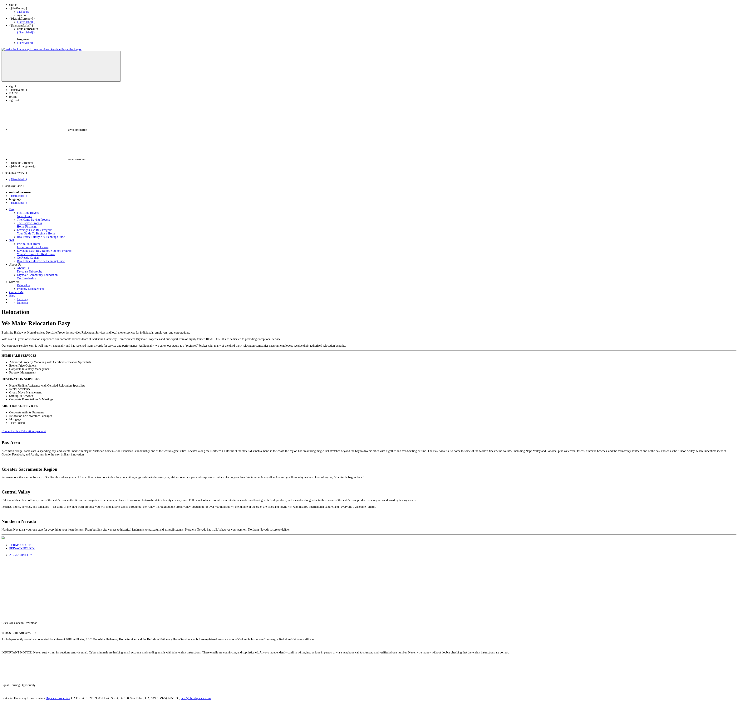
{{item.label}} (26, 22)
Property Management (30, 288)
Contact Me (16, 292)
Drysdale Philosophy (29, 271)
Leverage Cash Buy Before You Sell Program (44, 250)
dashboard (23, 11)
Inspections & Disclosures (32, 247)
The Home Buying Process (33, 219)
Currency (22, 299)
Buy (11, 209)
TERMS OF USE (20, 545)
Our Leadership (26, 278)
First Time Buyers (28, 212)
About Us (23, 268)
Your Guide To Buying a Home (36, 233)
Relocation (23, 285)
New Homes (24, 216)
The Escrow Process (29, 223)
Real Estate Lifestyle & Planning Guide (41, 236)
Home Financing (27, 226)
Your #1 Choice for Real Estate (36, 254)
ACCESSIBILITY (20, 554)
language (22, 302)
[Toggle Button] (61, 66)
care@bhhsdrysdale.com (196, 698)
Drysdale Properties (58, 698)
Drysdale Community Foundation (37, 275)
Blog (12, 295)
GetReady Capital (28, 257)
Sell (11, 240)
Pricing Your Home (28, 243)
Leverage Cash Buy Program (34, 230)
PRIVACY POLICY (22, 548)
